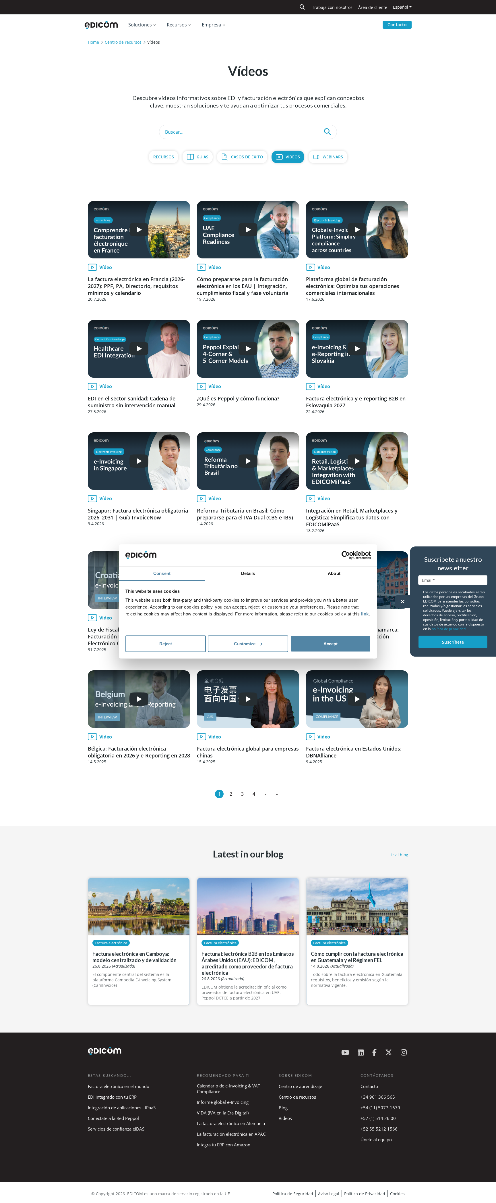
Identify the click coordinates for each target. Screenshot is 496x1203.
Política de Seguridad (292, 1193)
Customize (244, 643)
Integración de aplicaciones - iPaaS (122, 1107)
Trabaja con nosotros (332, 7)
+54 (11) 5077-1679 (380, 1107)
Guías (202, 157)
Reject (165, 643)
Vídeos (293, 157)
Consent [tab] (161, 573)
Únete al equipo (376, 1139)
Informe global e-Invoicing (223, 1102)
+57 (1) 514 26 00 (378, 1118)
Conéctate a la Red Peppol (113, 1118)
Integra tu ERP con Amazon (223, 1145)
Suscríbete (453, 641)
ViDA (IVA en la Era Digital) (223, 1113)
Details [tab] (248, 573)
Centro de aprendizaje (300, 1086)
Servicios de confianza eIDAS (116, 1129)
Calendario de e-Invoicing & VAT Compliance (228, 1088)
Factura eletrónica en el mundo (118, 1086)
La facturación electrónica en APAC (231, 1134)
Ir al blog (399, 854)
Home (93, 42)
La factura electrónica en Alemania (231, 1123)
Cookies (397, 1193)
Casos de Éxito (247, 157)
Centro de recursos (123, 42)
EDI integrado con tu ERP (112, 1097)
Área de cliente (372, 7)
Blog (283, 1107)
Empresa (211, 25)
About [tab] (334, 573)
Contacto (397, 24)
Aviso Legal (328, 1193)
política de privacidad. (449, 628)
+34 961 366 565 (378, 1097)
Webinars (333, 157)
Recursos (163, 157)
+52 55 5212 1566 (379, 1129)
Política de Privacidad (364, 1193)
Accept (330, 643)
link (365, 613)
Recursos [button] (177, 25)
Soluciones (140, 25)
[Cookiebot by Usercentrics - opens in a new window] (346, 555)
